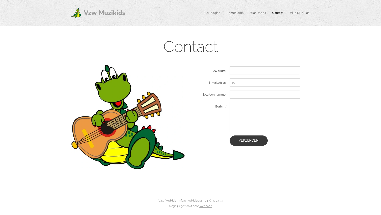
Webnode (205, 206)
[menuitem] (213, 13)
